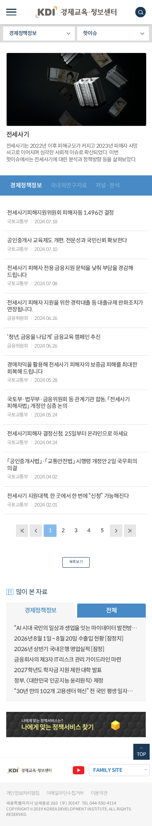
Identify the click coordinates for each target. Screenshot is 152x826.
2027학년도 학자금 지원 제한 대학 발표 (58, 670)
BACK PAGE (22, 530)
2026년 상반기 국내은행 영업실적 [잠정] (59, 649)
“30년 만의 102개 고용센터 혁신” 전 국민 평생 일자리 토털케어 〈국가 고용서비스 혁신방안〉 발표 (76, 691)
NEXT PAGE (130, 530)
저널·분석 (107, 185)
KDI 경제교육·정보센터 (76, 12)
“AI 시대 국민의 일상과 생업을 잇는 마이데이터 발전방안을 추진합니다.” (76, 628)
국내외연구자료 (68, 185)
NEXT (116, 530)
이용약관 (99, 793)
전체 (111, 610)
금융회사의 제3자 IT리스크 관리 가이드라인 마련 (67, 659)
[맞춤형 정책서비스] (76, 724)
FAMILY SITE (107, 770)
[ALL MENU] (11, 12)
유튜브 (78, 770)
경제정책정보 (22, 33)
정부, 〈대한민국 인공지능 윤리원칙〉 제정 (58, 680)
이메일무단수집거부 (65, 793)
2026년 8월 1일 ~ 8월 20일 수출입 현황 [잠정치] (68, 638)
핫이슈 (90, 33)
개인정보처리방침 (23, 793)
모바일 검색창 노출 (140, 12)
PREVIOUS (36, 530)
